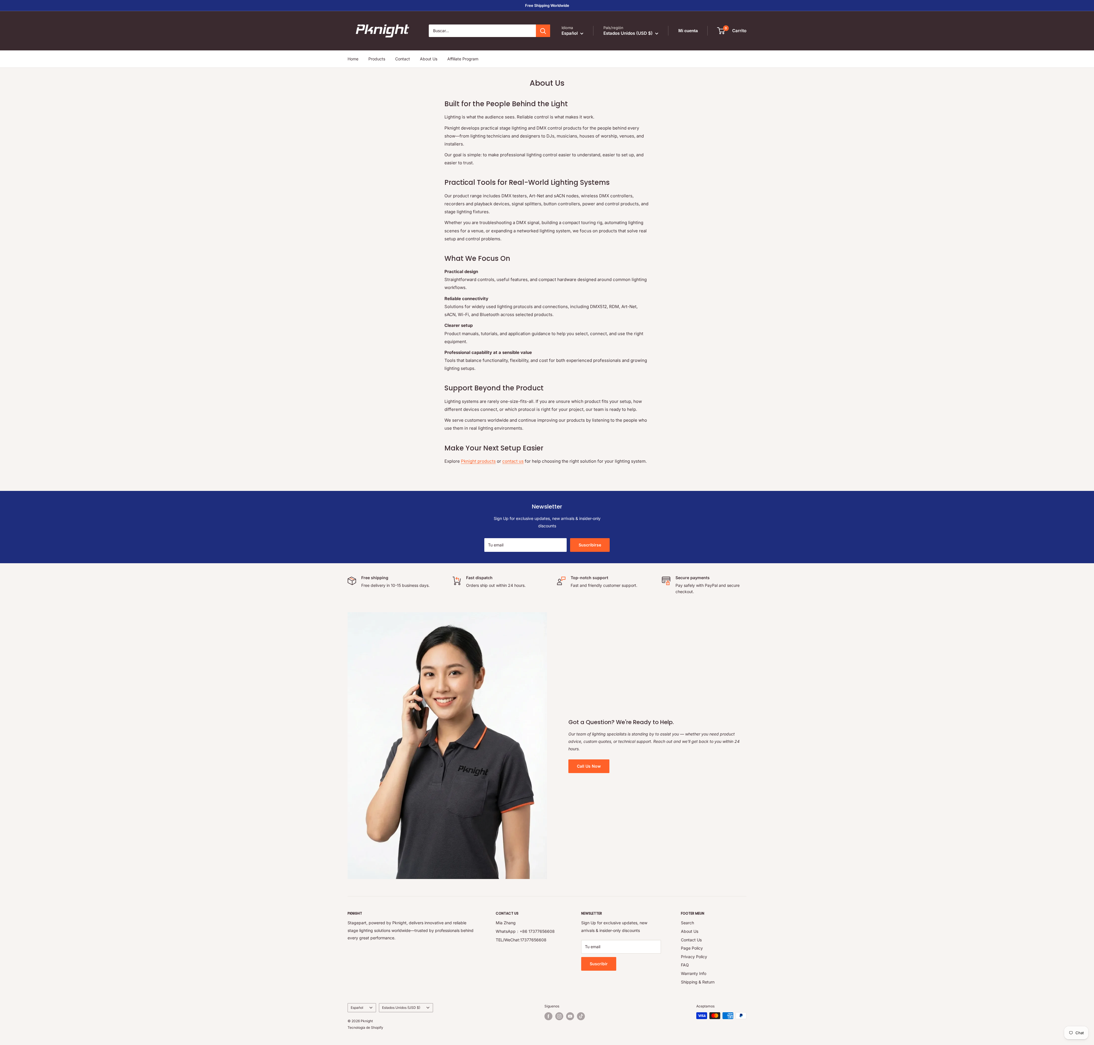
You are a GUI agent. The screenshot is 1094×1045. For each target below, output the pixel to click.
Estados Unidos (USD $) (401, 1007)
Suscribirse (590, 544)
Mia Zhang (506, 922)
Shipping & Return (698, 982)
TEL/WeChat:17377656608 (521, 939)
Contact (402, 58)
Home (353, 58)
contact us (513, 461)
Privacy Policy (694, 956)
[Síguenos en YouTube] (570, 1016)
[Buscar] (543, 30)
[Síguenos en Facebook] (548, 1016)
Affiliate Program (462, 58)
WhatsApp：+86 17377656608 (525, 931)
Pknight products (478, 461)
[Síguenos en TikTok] (581, 1016)
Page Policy (692, 948)
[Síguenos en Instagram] (559, 1016)
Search (687, 922)
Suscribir (599, 963)
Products (376, 58)
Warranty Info (693, 973)
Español (357, 1007)
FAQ (685, 964)
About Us (428, 58)
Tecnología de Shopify (365, 1027)
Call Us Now (589, 766)
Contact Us (691, 939)
